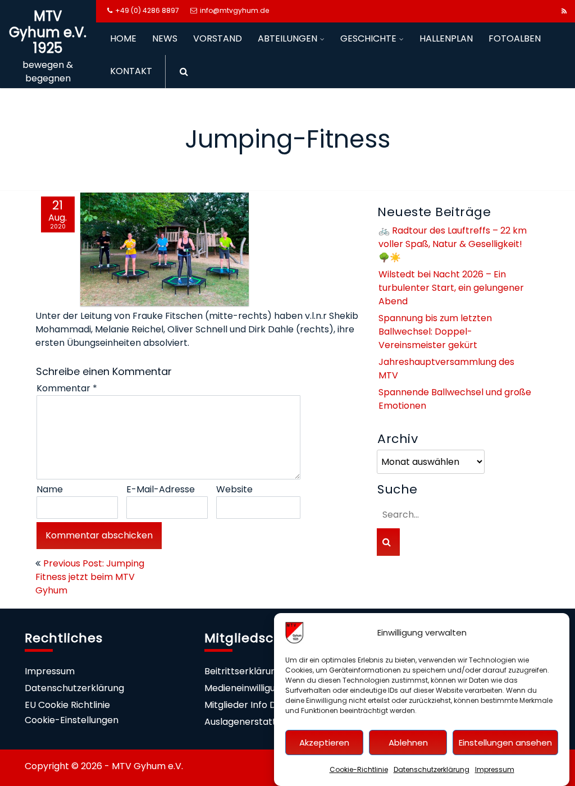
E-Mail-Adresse (160, 489)
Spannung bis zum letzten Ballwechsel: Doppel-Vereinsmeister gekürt (435, 331)
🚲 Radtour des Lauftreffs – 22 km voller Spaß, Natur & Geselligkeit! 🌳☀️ (452, 244)
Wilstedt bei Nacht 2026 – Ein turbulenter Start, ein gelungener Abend (451, 288)
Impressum (494, 769)
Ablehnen (408, 742)
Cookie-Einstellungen (71, 720)
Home (123, 38)
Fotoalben (515, 38)
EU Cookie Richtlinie (67, 704)
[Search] (180, 71)
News (164, 38)
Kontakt (131, 71)
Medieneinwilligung (245, 688)
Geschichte (368, 38)
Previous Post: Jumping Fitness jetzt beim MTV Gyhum (89, 577)
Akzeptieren (324, 742)
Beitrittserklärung (243, 671)
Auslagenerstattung (248, 721)
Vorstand (217, 38)
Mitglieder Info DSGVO (253, 704)
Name (49, 489)
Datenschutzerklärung (431, 769)
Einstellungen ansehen (505, 742)
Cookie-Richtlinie (359, 769)
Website (234, 489)
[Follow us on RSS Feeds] (564, 11)
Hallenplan (446, 38)
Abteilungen (287, 38)
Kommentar (66, 388)
